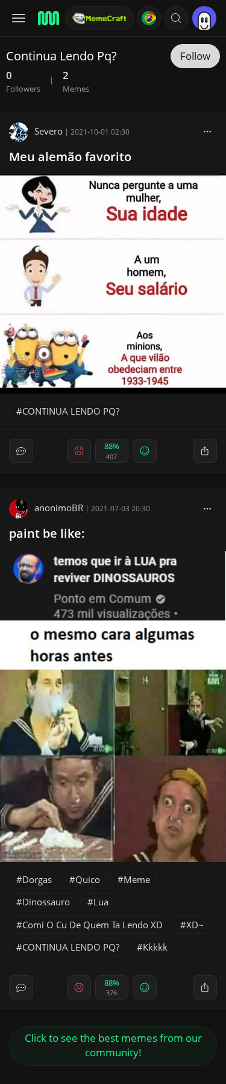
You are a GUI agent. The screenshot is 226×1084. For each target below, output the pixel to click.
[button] (176, 18)
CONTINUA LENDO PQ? (70, 411)
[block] (207, 131)
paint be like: (47, 533)
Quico (87, 879)
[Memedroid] (47, 18)
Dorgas (37, 879)
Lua (100, 902)
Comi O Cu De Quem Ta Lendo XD (92, 925)
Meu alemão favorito (70, 156)
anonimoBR (58, 508)
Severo (48, 131)
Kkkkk (155, 947)
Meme (137, 879)
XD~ (195, 925)
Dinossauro (46, 902)
